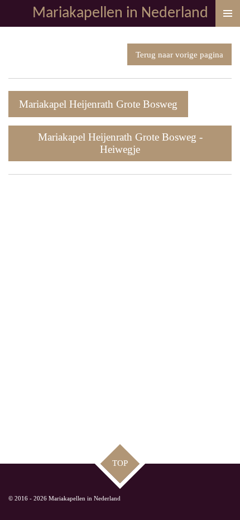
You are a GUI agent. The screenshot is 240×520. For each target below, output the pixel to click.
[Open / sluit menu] (227, 13)
